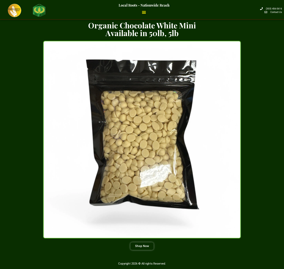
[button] (144, 12)
